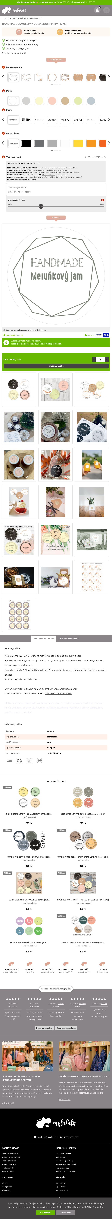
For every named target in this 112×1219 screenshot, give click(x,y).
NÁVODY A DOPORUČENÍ (58, 693)
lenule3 (104, 1004)
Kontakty (6, 1190)
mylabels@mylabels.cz (47, 1137)
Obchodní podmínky (65, 1161)
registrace (61, 1183)
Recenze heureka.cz (66, 1028)
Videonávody (8, 1168)
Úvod (6, 18)
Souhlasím (45, 1212)
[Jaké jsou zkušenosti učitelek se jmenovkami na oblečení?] (27, 1056)
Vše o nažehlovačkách (11, 1157)
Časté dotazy (8, 1171)
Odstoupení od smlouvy (66, 1171)
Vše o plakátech (9, 1164)
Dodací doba (62, 1157)
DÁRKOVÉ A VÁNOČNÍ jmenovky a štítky (26, 18)
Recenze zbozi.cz (44, 1028)
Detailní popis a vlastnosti (14, 53)
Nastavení (66, 1212)
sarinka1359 (12, 1006)
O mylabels (7, 1187)
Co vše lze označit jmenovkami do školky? (84, 1076)
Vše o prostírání (9, 1161)
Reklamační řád (63, 1168)
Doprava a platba (64, 1154)
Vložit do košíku (56, 366)
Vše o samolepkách (10, 1154)
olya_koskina (34, 1006)
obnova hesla (62, 1190)
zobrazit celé (8, 1103)
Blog (5, 1183)
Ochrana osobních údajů (66, 1164)
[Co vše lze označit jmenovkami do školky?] (84, 1056)
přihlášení (61, 1187)
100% (41, 206)
